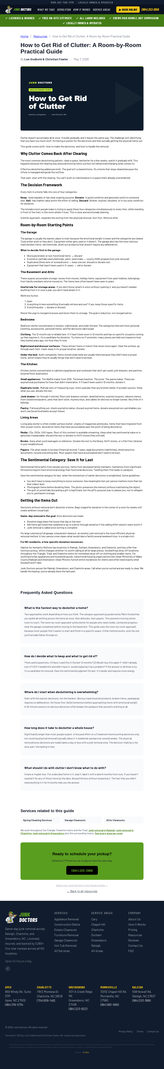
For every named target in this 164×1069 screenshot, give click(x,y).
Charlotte (97, 930)
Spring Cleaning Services (37, 820)
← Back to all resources (82, 891)
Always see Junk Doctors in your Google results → (82, 885)
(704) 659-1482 (46, 1000)
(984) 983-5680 (109, 1004)
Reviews (133, 940)
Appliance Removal (66, 919)
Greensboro (99, 940)
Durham (96, 935)
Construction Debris (67, 924)
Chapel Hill (98, 924)
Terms (140, 1031)
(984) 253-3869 (150, 9)
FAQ (131, 951)
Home (24, 36)
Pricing (132, 930)
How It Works (81, 9)
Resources (40, 36)
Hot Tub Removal (65, 945)
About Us (134, 919)
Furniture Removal (66, 935)
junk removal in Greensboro (48, 833)
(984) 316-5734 (14, 1004)
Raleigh (96, 945)
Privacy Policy (126, 1031)
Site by (78, 1052)
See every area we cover (109, 833)
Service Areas (101, 9)
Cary (94, 919)
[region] (82, 20)
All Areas (97, 951)
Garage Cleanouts (75, 820)
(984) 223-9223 (78, 1009)
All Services (62, 951)
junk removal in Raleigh (102, 830)
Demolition (64, 9)
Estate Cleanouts (65, 930)
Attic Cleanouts (115, 820)
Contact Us (135, 945)
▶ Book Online (128, 9)
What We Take (46, 9)
